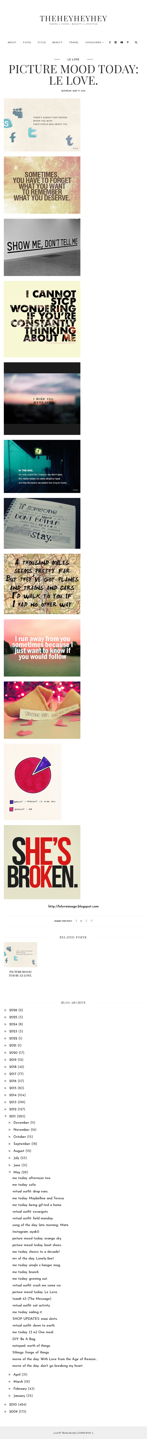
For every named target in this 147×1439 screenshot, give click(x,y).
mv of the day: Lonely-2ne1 (33, 1258)
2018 (13, 1067)
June (17, 1165)
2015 (13, 1088)
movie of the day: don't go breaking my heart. (47, 1366)
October (20, 1137)
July (16, 1158)
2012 (13, 1109)
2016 (13, 1081)
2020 (14, 1053)
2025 (13, 1017)
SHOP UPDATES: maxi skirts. (35, 1319)
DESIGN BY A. (86, 1432)
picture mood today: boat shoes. (37, 1245)
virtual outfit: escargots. (30, 1212)
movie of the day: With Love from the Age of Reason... (54, 1359)
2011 (13, 1116)
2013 (13, 1102)
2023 (13, 1031)
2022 (13, 1038)
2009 (14, 1412)
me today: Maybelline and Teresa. (38, 1198)
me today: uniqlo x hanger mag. (36, 1265)
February (20, 1389)
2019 (13, 1060)
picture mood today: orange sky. (37, 1238)
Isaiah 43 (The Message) (31, 1299)
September (22, 1144)
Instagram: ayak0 (25, 1232)
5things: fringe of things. (31, 1352)
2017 (13, 1074)
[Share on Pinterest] (92, 921)
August (19, 1151)
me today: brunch (25, 1272)
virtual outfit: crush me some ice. (36, 1285)
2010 (13, 1405)
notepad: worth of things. (31, 1346)
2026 (13, 1010)
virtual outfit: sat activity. (31, 1305)
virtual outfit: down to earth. (33, 1325)
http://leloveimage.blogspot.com (73, 906)
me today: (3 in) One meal (32, 1332)
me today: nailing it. (27, 1312)
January (19, 1396)
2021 (13, 1045)
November (22, 1130)
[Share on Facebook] (76, 921)
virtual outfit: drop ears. (30, 1191)
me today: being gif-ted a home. (37, 1205)
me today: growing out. (30, 1279)
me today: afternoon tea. (31, 1178)
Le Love (73, 60)
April (17, 1375)
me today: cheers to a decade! (36, 1252)
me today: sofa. (24, 1185)
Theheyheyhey (73, 18)
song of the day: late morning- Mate (40, 1225)
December (21, 1123)
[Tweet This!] (81, 921)
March (18, 1382)
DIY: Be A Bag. (24, 1339)
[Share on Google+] (86, 921)
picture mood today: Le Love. (35, 1292)
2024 (13, 1024)
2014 (13, 1095)
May (17, 1172)
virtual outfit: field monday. (32, 1218)
